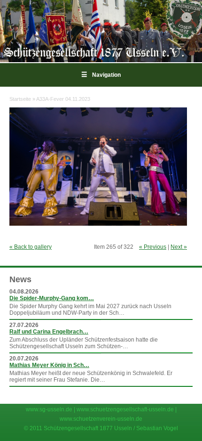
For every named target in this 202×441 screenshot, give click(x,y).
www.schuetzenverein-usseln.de (101, 419)
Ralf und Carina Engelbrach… (48, 331)
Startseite (20, 99)
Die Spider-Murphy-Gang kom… (51, 298)
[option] (101, 31)
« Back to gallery (30, 247)
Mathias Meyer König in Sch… (49, 365)
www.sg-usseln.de (49, 409)
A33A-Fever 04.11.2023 (63, 99)
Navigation (101, 74)
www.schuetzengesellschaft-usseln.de (125, 409)
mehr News (174, 391)
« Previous (152, 247)
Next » (179, 247)
